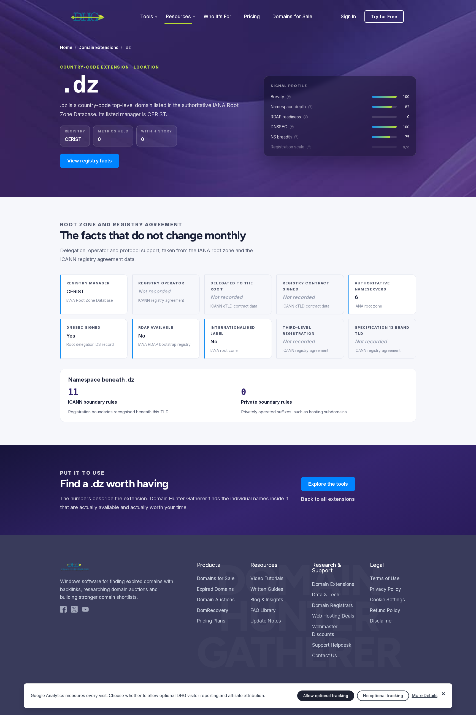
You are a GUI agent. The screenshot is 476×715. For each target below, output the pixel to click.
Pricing (252, 16)
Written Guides (266, 589)
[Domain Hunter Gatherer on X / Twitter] (74, 610)
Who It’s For (217, 16)
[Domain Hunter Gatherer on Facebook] (63, 610)
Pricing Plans (211, 621)
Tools (146, 16)
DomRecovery (212, 610)
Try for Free (384, 16)
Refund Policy (385, 610)
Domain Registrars (332, 605)
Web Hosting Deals (333, 616)
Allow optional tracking (325, 695)
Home (66, 47)
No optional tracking (383, 695)
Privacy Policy (385, 589)
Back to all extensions (328, 499)
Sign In (348, 16)
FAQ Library (263, 610)
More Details (424, 695)
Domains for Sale (292, 16)
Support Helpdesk (331, 645)
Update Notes (265, 621)
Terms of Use (384, 578)
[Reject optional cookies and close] (443, 690)
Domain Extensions (98, 47)
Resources (178, 16)
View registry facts (89, 161)
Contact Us (324, 655)
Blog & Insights (266, 599)
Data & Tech (325, 594)
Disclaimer (381, 621)
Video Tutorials (266, 578)
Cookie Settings (387, 599)
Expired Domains (215, 589)
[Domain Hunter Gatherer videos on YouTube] (85, 610)
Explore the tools (328, 484)
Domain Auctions (216, 599)
